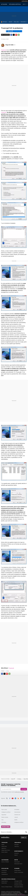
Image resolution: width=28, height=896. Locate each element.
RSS (18, 798)
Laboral (16, 817)
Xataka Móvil (4, 846)
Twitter (14, 35)
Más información (21, 894)
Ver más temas (5, 826)
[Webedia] (25, 1)
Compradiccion (4, 874)
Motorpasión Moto (18, 863)
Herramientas (17, 812)
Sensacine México (18, 883)
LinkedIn (24, 798)
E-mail (19, 35)
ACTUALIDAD (4, 4)
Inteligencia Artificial (18, 822)
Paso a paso (4, 809)
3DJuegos (16, 844)
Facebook (11, 35)
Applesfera (3, 848)
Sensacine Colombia (18, 884)
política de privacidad (19, 792)
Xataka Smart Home (5, 850)
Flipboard (16, 35)
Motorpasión (17, 861)
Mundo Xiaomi (4, 852)
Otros (7, 671)
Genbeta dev (17, 814)
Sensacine (16, 853)
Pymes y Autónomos (18, 872)
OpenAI (10, 21)
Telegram (15, 798)
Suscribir (23, 789)
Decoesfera (3, 872)
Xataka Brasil (4, 883)
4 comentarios (6, 34)
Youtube (12, 798)
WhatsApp (3, 822)
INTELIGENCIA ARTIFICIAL (15, 4)
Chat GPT (13, 778)
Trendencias (4, 870)
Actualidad (16, 809)
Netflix (15, 819)
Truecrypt (3, 50)
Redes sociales (4, 817)
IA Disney (19, 778)
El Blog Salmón (17, 870)
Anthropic (5, 21)
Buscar (26, 832)
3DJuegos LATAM (18, 881)
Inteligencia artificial (5, 812)
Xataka (2, 844)
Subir (22, 837)
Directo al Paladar (5, 861)
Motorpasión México (18, 886)
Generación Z (23, 21)
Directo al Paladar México (6, 886)
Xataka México (4, 881)
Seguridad (3, 814)
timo (2, 819)
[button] (10, 45)
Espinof (16, 855)
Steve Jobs (16, 21)
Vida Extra (16, 846)
